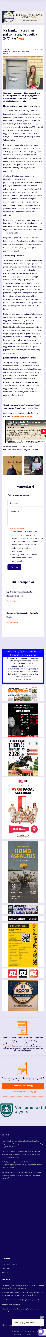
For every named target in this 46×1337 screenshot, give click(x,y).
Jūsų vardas (14, 503)
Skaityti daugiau (11, 601)
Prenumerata (6, 1268)
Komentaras (14, 511)
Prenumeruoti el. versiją (23, 1086)
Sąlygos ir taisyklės (8, 1325)
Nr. (39, 49)
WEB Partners (27, 1334)
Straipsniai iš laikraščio (10, 1264)
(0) (22, 38)
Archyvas (5, 1272)
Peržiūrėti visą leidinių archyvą (22, 1092)
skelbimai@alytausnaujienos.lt (13, 1045)
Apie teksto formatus (15, 529)
